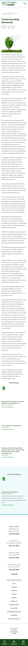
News (5, 13)
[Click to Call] (25, 3)
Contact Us (14, 601)
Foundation (14, 615)
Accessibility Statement (14, 611)
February (15, 13)
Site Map (14, 633)
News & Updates (11, 26)
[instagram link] (16, 574)
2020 (10, 13)
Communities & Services (14, 580)
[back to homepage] (1, 13)
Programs (14, 587)
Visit (14, 583)
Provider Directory (14, 618)
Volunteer (14, 590)
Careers (14, 594)
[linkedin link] (14, 574)
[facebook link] (12, 574)
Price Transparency (14, 631)
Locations (14, 597)
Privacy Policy (14, 630)
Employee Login (14, 604)
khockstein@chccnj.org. (8, 378)
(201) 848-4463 (14, 376)
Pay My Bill (14, 608)
